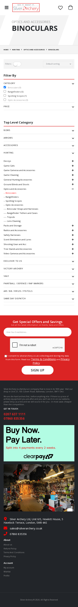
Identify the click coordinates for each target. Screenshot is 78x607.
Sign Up (37, 370)
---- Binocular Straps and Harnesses (21, 208)
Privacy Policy (10, 556)
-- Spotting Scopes (13, 200)
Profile (6, 575)
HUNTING (16, 50)
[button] (71, 7)
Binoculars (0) (14, 87)
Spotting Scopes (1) (17, 95)
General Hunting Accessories (18, 179)
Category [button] (9, 83)
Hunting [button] (9, 153)
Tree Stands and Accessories (18, 249)
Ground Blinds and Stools (16, 184)
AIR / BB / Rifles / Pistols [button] (18, 291)
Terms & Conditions (43, 359)
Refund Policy (10, 548)
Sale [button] (6, 276)
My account (9, 567)
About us (8, 544)
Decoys (7, 161)
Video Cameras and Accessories (19, 253)
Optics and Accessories (15, 189)
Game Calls (9, 165)
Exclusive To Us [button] (13, 261)
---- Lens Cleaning (12, 221)
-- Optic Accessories (13, 204)
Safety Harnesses (12, 235)
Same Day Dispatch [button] (15, 298)
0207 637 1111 (14, 414)
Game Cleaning (11, 175)
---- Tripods (9, 217)
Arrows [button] (8, 138)
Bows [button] (7, 130)
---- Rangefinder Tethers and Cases (20, 213)
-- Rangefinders (11, 197)
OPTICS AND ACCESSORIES (34, 50)
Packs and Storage (13, 225)
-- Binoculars (10, 193)
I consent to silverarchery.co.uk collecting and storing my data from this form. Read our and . (38, 359)
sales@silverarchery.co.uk (26, 528)
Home (6, 50)
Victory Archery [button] (13, 269)
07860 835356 (14, 418)
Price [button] (7, 106)
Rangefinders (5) (15, 91)
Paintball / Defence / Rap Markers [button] (23, 283)
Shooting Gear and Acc (15, 244)
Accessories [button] (11, 145)
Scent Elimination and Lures (17, 239)
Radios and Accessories (15, 230)
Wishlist (7, 571)
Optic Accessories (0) (18, 100)
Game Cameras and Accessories (19, 170)
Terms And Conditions (14, 552)
